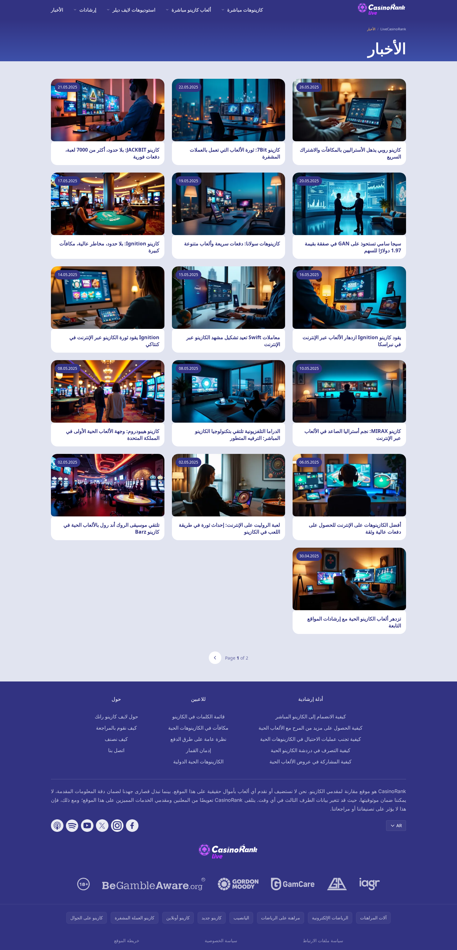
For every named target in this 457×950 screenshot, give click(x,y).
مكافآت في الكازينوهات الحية (198, 727)
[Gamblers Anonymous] (337, 884)
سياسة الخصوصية (221, 940)
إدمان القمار (198, 750)
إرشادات (87, 10)
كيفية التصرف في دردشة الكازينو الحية (310, 750)
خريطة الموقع (126, 940)
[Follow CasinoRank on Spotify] (72, 825)
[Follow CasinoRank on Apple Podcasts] (57, 825)
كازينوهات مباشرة (245, 10)
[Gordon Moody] (238, 884)
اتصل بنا (116, 750)
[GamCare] (292, 884)
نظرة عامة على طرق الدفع (198, 739)
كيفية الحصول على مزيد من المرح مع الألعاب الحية (311, 727)
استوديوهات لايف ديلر (134, 10)
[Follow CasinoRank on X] (102, 825)
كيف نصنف (116, 739)
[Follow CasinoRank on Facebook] (132, 825)
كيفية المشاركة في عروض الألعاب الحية (310, 761)
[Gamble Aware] (153, 884)
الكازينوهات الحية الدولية (198, 761)
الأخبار (57, 10)
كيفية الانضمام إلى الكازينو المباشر (310, 716)
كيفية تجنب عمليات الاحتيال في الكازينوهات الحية (310, 739)
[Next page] (215, 657)
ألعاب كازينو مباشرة (191, 10)
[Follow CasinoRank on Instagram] (117, 825)
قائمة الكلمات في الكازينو (198, 716)
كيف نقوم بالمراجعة (116, 727)
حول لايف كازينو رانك (116, 716)
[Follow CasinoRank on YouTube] (87, 825)
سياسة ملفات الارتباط (323, 940)
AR (399, 825)
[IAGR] (369, 884)
